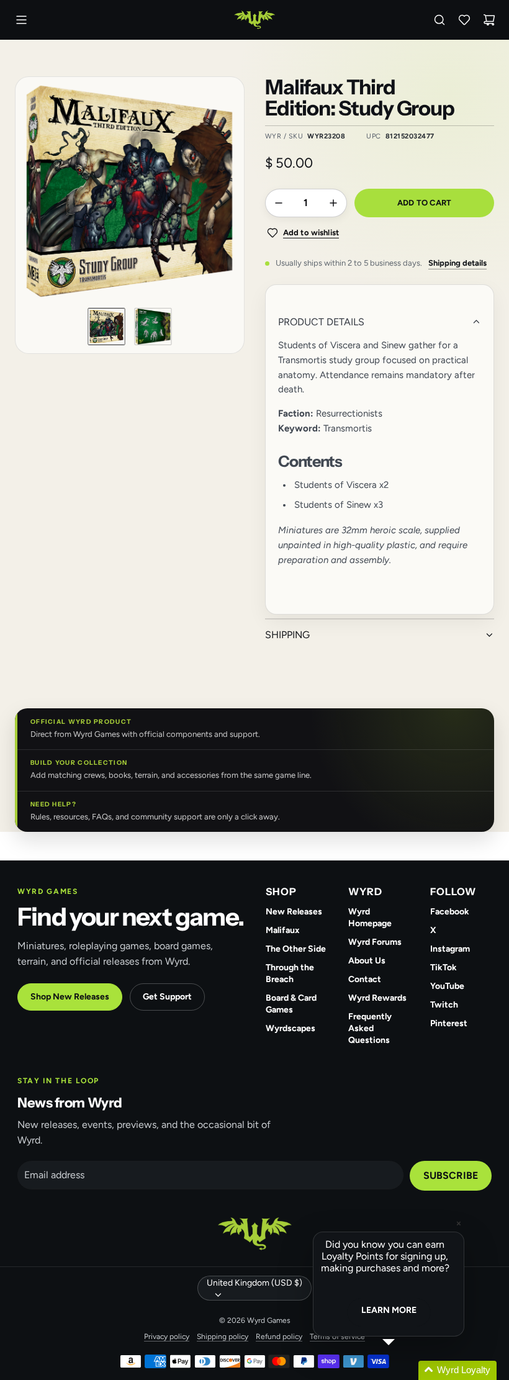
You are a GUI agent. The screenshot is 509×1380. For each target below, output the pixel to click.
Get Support (167, 996)
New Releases (294, 911)
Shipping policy (222, 1336)
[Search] (439, 20)
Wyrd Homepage (370, 917)
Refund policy (279, 1336)
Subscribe (450, 1175)
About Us (366, 960)
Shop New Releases (69, 996)
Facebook (449, 911)
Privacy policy (166, 1336)
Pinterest (448, 1023)
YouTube (447, 986)
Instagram (450, 949)
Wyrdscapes (290, 1028)
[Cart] (489, 20)
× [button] (458, 1223)
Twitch (444, 1004)
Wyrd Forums (375, 942)
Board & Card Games (291, 1004)
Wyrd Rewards (377, 998)
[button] (33, 191)
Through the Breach (290, 973)
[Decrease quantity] (279, 203)
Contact (364, 979)
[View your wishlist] (464, 20)
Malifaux (283, 930)
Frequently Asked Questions (370, 1028)
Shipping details (457, 263)
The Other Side (296, 949)
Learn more (389, 1310)
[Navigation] (21, 20)
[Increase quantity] (333, 203)
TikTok (443, 967)
